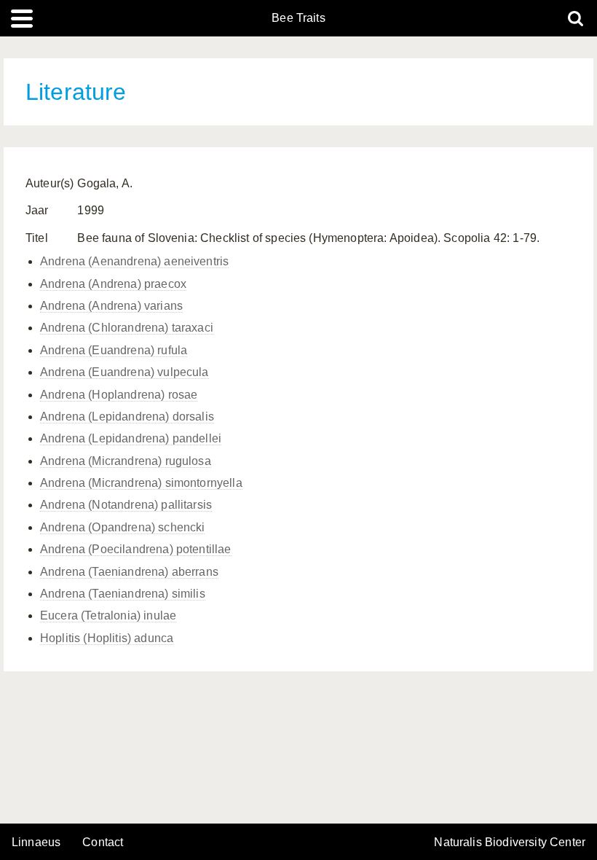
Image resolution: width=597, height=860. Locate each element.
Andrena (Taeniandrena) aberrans (129, 572)
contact (102, 842)
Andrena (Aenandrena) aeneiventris (134, 261)
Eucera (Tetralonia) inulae (108, 615)
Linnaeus (36, 842)
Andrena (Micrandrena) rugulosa (125, 461)
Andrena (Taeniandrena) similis (122, 593)
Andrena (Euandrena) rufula (113, 350)
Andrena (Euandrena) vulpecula (124, 372)
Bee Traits (298, 18)
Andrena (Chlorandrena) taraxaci (126, 327)
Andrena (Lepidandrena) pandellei (130, 438)
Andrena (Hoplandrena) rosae (118, 394)
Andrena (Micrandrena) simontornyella (141, 483)
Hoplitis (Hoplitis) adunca (106, 638)
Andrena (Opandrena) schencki (122, 527)
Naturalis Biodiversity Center (509, 842)
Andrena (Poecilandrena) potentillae (136, 549)
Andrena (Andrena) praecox (113, 284)
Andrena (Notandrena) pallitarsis (126, 505)
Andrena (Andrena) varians (111, 306)
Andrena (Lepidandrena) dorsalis (127, 416)
